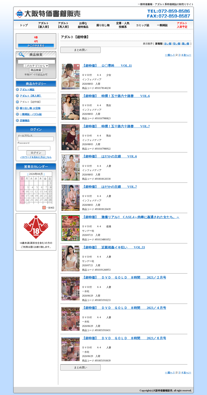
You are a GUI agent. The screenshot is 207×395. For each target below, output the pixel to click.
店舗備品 (25, 120)
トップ (24, 25)
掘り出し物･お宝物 (30, 108)
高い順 (185, 43)
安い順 (176, 43)
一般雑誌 (162, 25)
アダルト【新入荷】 (43, 25)
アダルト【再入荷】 (63, 25)
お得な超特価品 (83, 25)
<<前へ (169, 55)
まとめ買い (80, 49)
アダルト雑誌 (27, 89)
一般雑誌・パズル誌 (31, 114)
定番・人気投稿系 (122, 25)
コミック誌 (142, 25)
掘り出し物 (103, 25)
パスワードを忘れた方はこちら (36, 157)
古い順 (167, 43)
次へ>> (187, 55)
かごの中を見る (36, 45)
